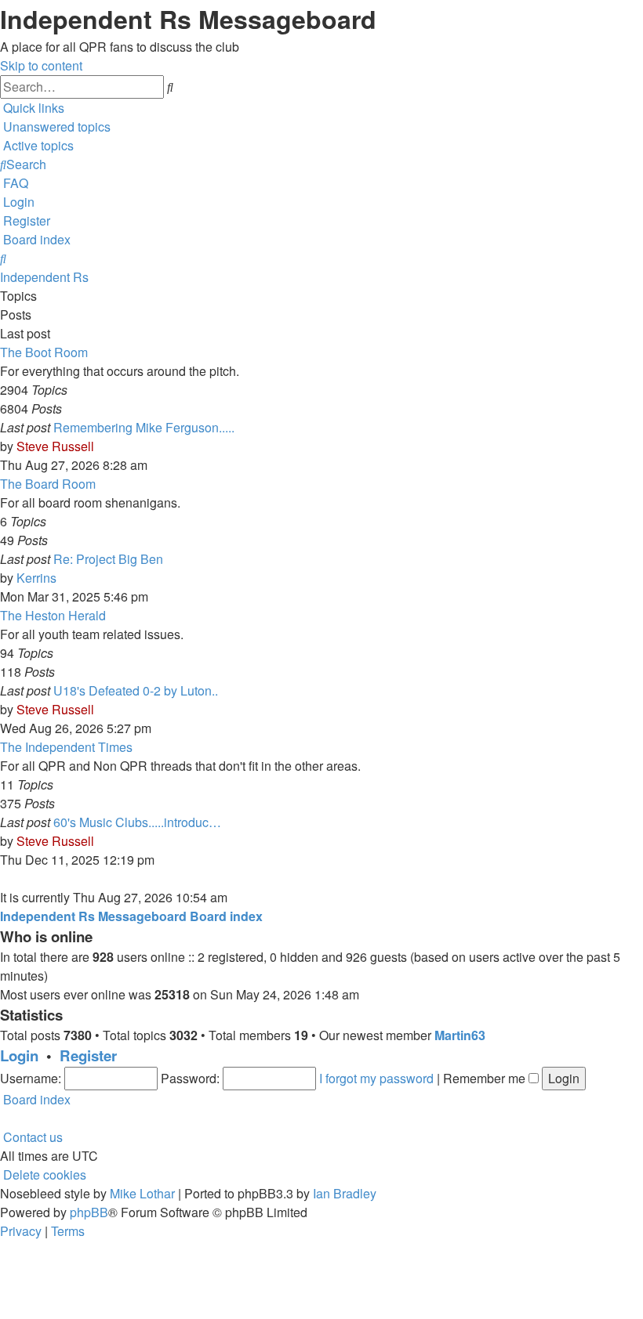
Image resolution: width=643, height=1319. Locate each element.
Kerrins (36, 578)
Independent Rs (44, 277)
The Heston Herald (53, 615)
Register (88, 1055)
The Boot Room (44, 352)
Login (19, 1055)
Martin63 (459, 1035)
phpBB (89, 1212)
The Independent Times (66, 747)
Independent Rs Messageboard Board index (131, 916)
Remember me (486, 1078)
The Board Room (48, 484)
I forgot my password (376, 1078)
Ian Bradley (344, 1193)
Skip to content (41, 65)
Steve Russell (55, 446)
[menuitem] (55, 126)
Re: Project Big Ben (108, 559)
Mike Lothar (142, 1193)
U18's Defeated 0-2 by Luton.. (135, 690)
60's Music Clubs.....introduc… (137, 822)
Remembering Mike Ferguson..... (143, 427)
